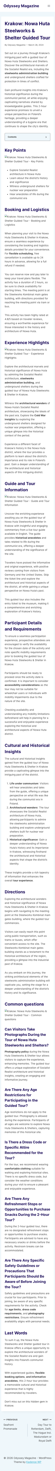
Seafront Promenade (11, 1424)
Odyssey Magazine (17, 45)
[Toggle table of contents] (45, 137)
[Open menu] (48, 6)
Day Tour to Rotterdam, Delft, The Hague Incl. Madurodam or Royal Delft (41, 1430)
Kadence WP (33, 1462)
